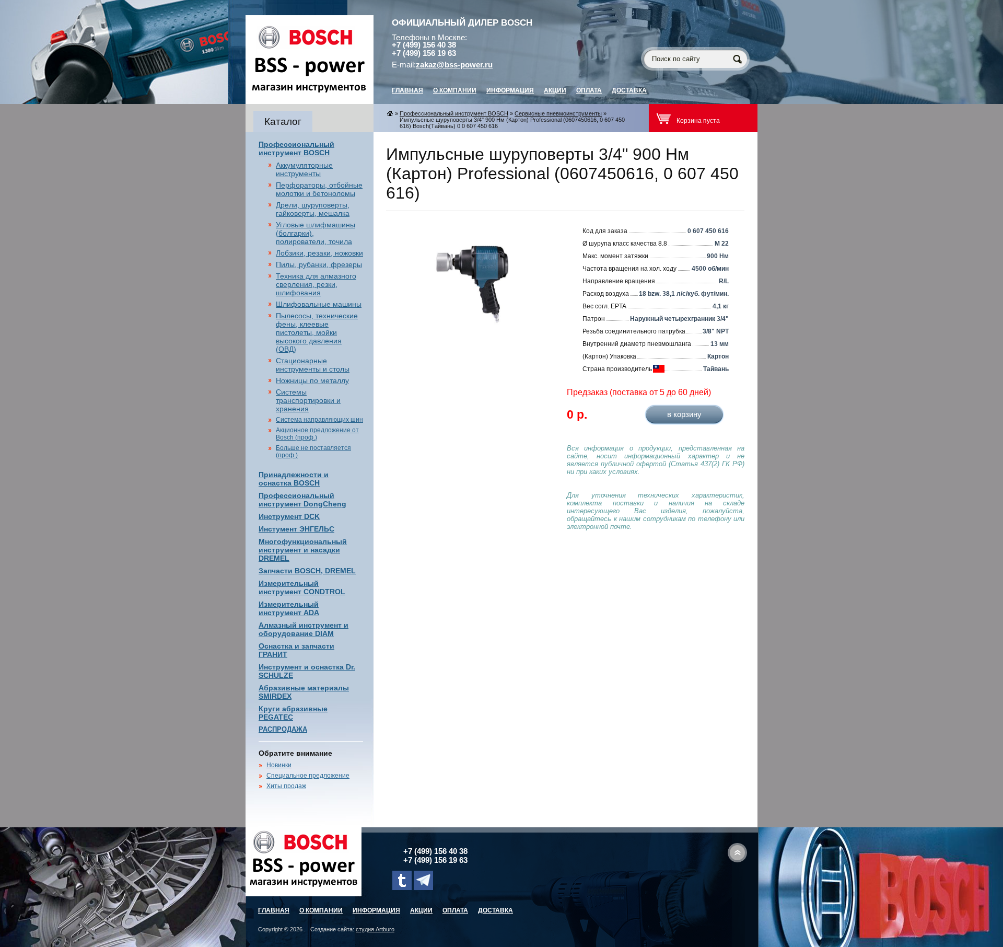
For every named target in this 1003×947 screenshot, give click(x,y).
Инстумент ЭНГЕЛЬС (296, 529)
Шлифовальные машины (318, 304)
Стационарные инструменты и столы (312, 364)
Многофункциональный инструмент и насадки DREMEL (303, 549)
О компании (454, 90)
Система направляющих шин (319, 419)
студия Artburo (375, 929)
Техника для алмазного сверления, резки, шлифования (316, 284)
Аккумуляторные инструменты (304, 169)
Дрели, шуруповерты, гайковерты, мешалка (312, 209)
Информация (510, 90)
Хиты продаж (286, 786)
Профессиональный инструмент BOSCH (296, 148)
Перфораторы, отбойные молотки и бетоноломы (319, 189)
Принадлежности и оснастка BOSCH (294, 478)
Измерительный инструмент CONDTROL (302, 587)
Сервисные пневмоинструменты (558, 113)
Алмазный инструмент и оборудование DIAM (303, 629)
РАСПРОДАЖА (283, 729)
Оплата (589, 90)
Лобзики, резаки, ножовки (319, 253)
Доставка (629, 90)
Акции (555, 90)
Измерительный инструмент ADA (289, 608)
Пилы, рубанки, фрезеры (319, 264)
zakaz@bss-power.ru (454, 65)
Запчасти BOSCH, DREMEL (307, 571)
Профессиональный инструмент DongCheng (302, 499)
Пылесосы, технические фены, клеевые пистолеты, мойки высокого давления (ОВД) (317, 332)
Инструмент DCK (289, 516)
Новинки (278, 765)
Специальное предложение (307, 775)
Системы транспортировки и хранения (308, 400)
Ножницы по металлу (312, 380)
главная (407, 90)
